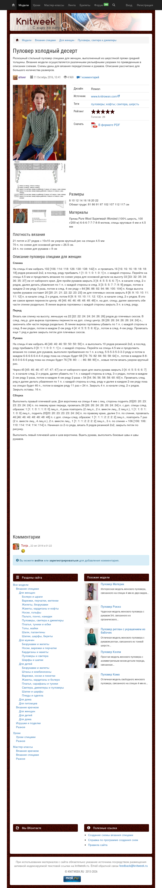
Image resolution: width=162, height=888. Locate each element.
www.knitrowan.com (104, 96)
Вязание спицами (45, 40)
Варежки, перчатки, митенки (40, 600)
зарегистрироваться (63, 560)
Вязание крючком (27, 707)
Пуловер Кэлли (111, 652)
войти (39, 560)
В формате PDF (109, 125)
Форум (101, 5)
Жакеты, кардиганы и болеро (41, 679)
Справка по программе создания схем (113, 840)
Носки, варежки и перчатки (39, 648)
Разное (20, 727)
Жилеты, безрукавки (35, 604)
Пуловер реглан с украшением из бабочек (123, 631)
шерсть (134, 104)
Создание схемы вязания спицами (110, 835)
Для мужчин (26, 640)
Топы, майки (30, 628)
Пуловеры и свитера (35, 656)
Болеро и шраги (32, 596)
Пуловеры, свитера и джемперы (97, 40)
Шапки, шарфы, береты (37, 636)
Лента (72, 5)
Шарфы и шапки (32, 660)
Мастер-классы (54, 5)
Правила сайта (97, 845)
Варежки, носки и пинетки (38, 675)
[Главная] (17, 40)
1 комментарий (89, 77)
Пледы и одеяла (32, 695)
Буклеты (85, 5)
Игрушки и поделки (28, 723)
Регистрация (145, 5)
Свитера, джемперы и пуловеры (43, 687)
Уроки (36, 5)
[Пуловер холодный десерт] (39, 122)
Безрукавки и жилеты (35, 644)
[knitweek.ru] (40, 22)
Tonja (24, 545)
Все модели (20, 585)
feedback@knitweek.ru (133, 866)
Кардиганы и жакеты (35, 652)
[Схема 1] (39, 179)
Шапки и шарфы (32, 691)
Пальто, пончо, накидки (37, 616)
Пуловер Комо (110, 674)
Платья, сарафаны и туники (40, 683)
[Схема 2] (39, 203)
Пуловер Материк (112, 584)
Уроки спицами (26, 737)
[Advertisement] (110, 161)
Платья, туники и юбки (36, 624)
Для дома (25, 699)
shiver (22, 77)
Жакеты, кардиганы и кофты (40, 608)
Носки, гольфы (31, 612)
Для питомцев (28, 703)
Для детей (25, 664)
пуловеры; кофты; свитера (109, 104)
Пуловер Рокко (111, 606)
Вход (129, 5)
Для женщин (66, 40)
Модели (24, 5)
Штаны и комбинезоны (36, 672)
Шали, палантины (33, 632)
